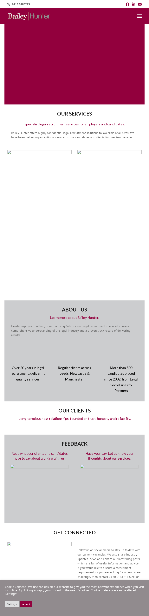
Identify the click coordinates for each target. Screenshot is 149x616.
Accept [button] (26, 604)
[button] (139, 16)
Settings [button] (12, 604)
